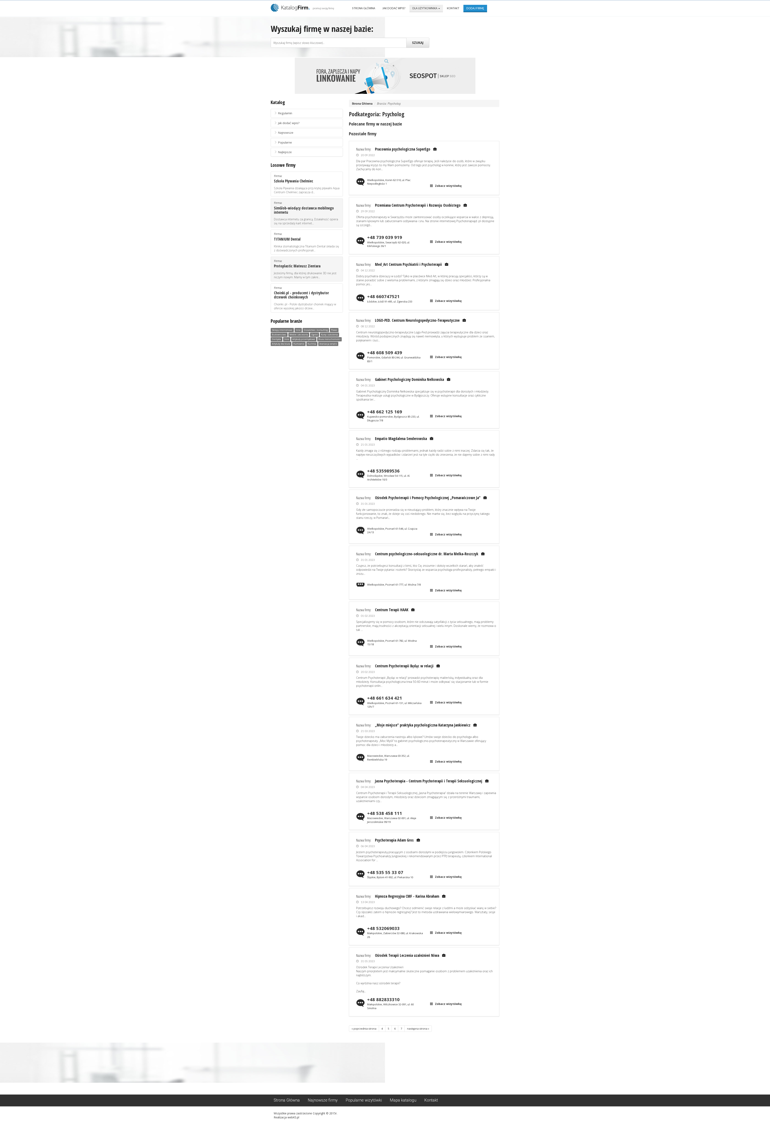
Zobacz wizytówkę (448, 186)
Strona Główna (363, 8)
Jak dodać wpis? (393, 8)
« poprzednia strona (364, 1028)
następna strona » (418, 1028)
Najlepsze (285, 152)
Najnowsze (285, 133)
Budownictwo (279, 334)
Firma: (306, 184)
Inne (298, 330)
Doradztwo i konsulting (316, 330)
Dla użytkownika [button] (425, 8)
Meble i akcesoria (299, 334)
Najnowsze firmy (323, 1100)
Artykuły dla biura (281, 344)
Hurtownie (298, 344)
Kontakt (453, 8)
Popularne (285, 142)
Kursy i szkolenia (329, 334)
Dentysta (276, 339)
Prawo (334, 330)
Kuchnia (312, 344)
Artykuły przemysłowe (303, 339)
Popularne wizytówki (364, 1100)
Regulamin (285, 113)
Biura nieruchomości (329, 339)
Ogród (314, 334)
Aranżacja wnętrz (328, 344)
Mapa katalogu (403, 1100)
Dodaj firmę (475, 8)
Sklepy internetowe (282, 330)
